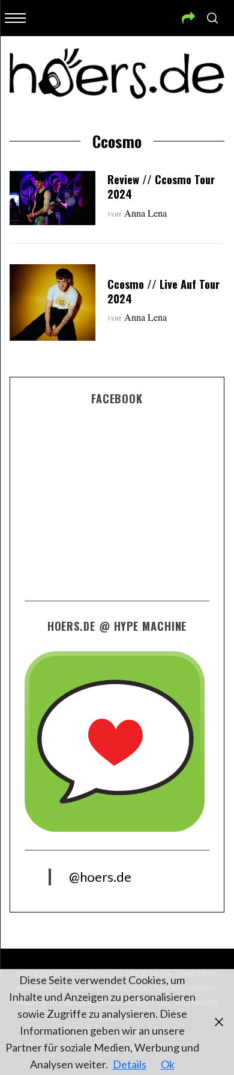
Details (129, 1064)
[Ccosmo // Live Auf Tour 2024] (53, 302)
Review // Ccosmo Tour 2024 (161, 186)
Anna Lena (145, 212)
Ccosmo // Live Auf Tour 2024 (163, 291)
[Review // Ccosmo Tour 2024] (53, 198)
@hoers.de (100, 877)
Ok (168, 1064)
